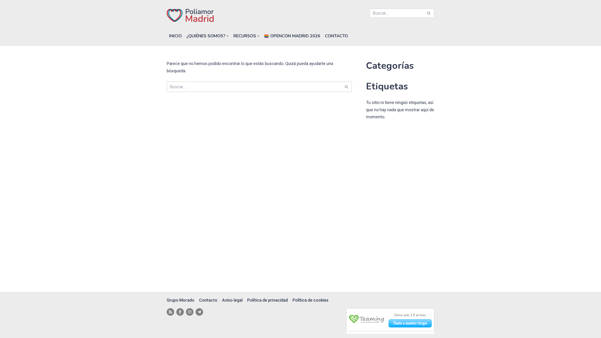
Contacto (336, 36)
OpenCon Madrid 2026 (294, 36)
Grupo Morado (180, 300)
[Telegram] (199, 312)
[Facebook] (180, 312)
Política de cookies (310, 300)
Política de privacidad (267, 300)
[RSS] (170, 312)
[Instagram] (189, 312)
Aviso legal (232, 300)
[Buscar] (429, 13)
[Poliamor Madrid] (190, 15)
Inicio (175, 36)
